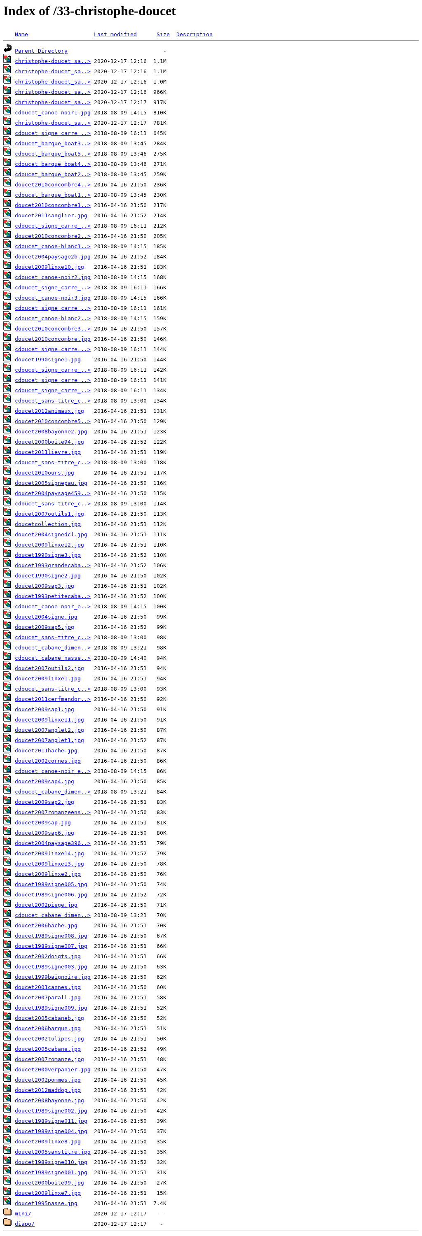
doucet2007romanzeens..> (53, 812)
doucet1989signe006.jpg (51, 895)
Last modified (115, 34)
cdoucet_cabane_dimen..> (53, 648)
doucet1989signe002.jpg (51, 1111)
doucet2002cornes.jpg (48, 761)
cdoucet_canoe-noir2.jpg (53, 277)
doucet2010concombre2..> (53, 236)
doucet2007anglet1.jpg (49, 740)
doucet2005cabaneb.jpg (49, 1018)
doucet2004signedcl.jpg (51, 534)
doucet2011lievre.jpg (48, 452)
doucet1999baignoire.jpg (53, 977)
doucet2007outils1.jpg (49, 514)
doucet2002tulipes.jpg (49, 1039)
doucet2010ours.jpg (44, 473)
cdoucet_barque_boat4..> (53, 164)
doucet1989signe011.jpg (51, 1121)
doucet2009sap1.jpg (44, 709)
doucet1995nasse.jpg (46, 1203)
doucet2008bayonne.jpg (49, 1100)
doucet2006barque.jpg (48, 1028)
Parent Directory (41, 51)
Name (21, 34)
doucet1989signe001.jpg (51, 1172)
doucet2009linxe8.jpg (48, 1141)
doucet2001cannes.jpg (48, 987)
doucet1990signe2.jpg (48, 576)
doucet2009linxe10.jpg (49, 267)
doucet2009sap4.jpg (44, 781)
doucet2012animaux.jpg (49, 411)
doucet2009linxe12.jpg (49, 545)
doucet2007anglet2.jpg (49, 730)
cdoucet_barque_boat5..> (53, 154)
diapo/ (25, 1224)
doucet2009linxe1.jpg (48, 678)
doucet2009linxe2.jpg (48, 874)
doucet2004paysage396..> (53, 843)
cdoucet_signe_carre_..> (53, 133)
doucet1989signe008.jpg (51, 936)
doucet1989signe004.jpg (51, 1131)
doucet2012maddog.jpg (48, 1090)
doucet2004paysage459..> (53, 493)
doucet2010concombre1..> (53, 205)
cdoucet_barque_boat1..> (53, 195)
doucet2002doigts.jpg (48, 956)
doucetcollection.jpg (48, 524)
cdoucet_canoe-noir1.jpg (53, 112)
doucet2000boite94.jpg (49, 442)
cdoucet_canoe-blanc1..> (53, 246)
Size (163, 34)
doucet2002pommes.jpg (48, 1080)
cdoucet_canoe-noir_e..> (53, 606)
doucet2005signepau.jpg (51, 483)
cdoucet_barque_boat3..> (53, 143)
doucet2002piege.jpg (46, 905)
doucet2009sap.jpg (43, 822)
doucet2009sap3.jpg (44, 586)
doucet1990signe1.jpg (48, 359)
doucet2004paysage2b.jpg (53, 257)
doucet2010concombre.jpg (53, 339)
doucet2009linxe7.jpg (48, 1193)
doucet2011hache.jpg (46, 750)
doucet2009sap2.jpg (44, 802)
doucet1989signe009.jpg (51, 1008)
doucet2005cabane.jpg (48, 1049)
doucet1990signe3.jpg (48, 555)
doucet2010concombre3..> (53, 329)
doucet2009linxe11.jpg (49, 720)
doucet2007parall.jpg (48, 997)
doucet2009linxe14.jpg (49, 853)
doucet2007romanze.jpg (49, 1059)
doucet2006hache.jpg (46, 925)
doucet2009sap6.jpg (44, 833)
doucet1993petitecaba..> (53, 596)
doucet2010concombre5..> (53, 421)
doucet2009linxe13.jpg (49, 864)
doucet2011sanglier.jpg (51, 215)
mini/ (23, 1213)
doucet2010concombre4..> (53, 185)
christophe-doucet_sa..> (53, 61)
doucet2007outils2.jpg (49, 668)
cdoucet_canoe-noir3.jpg (53, 298)
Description (194, 34)
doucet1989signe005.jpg (51, 884)
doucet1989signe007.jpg (51, 946)
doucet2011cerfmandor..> (53, 699)
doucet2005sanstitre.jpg (53, 1152)
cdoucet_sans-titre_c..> (53, 401)
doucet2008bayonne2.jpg (51, 431)
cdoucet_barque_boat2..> (53, 174)
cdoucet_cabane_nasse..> (53, 658)
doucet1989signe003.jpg (51, 967)
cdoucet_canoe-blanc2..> (53, 318)
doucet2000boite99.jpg (49, 1183)
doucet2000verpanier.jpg (53, 1069)
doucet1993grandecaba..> (53, 565)
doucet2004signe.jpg (46, 617)
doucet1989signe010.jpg (51, 1162)
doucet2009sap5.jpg (44, 627)
